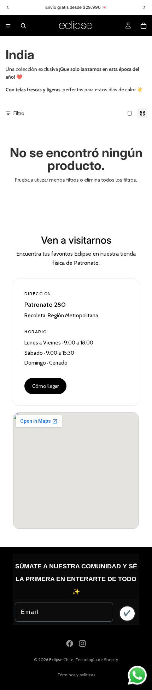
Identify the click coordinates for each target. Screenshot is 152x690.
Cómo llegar (45, 386)
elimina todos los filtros (110, 180)
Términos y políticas (76, 674)
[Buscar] (23, 25)
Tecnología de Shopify (96, 659)
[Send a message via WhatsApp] (137, 675)
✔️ (127, 613)
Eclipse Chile (61, 659)
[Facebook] (69, 643)
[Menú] (8, 26)
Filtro (18, 113)
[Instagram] (82, 643)
